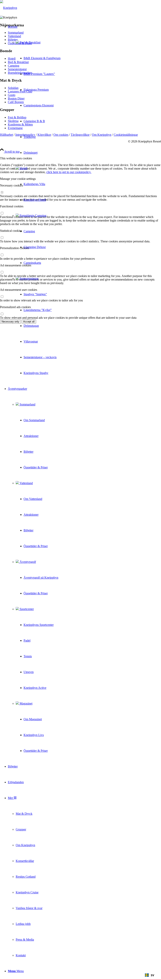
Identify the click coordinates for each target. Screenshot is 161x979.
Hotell (23, 168)
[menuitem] (34, 200)
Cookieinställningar (126, 134)
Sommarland (27, 404)
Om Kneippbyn (101, 134)
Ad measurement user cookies (18, 289)
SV (152, 975)
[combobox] (149, 975)
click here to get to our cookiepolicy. (68, 172)
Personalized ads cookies (15, 307)
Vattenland (26, 483)
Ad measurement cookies (15, 265)
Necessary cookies (11, 185)
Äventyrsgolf (27, 561)
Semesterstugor (28, 278)
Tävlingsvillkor (80, 134)
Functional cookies (11, 206)
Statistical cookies (11, 230)
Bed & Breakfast (29, 42)
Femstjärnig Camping (32, 215)
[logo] (8, 7)
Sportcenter (26, 609)
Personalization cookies (14, 248)
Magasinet (25, 703)
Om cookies (60, 134)
